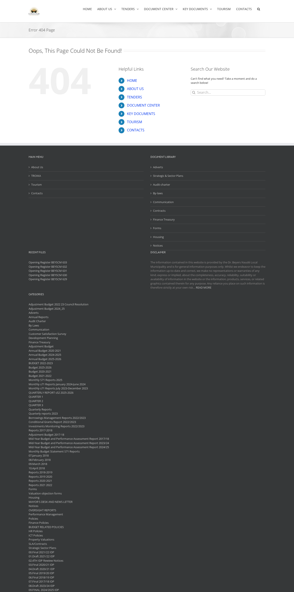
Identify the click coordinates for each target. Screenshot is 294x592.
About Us (37, 167)
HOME (132, 80)
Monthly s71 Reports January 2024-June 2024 (57, 384)
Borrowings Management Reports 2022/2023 (57, 418)
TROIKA (36, 176)
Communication (163, 202)
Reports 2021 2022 (40, 485)
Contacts (37, 193)
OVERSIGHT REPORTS (42, 510)
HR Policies (36, 531)
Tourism (36, 184)
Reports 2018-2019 (40, 472)
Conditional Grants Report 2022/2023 (52, 422)
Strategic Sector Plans (42, 548)
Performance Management (46, 514)
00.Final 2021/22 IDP (41, 552)
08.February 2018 (40, 460)
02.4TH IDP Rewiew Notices (46, 560)
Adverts (158, 167)
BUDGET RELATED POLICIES (46, 527)
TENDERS (134, 97)
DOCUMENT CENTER (143, 105)
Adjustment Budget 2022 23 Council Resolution (58, 304)
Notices (158, 245)
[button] (258, 9)
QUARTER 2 (36, 401)
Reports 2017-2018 (40, 430)
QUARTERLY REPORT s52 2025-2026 (51, 393)
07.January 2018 (39, 455)
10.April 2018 (37, 468)
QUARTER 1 (36, 397)
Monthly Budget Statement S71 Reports (54, 451)
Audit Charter (37, 321)
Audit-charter (161, 184)
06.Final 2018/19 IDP (41, 577)
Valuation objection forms (45, 493)
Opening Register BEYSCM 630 (48, 275)
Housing (158, 237)
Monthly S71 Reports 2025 (45, 380)
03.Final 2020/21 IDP (41, 565)
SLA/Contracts (38, 544)
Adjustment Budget (41, 346)
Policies (33, 519)
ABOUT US (135, 88)
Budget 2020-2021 (40, 371)
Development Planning (43, 338)
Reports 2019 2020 (40, 477)
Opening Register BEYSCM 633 (48, 262)
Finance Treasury (164, 219)
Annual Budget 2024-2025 (45, 355)
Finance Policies (39, 523)
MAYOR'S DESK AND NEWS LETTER (51, 502)
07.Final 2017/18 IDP (41, 581)
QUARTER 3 (36, 405)
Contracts (159, 211)
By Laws (34, 325)
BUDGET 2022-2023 (41, 363)
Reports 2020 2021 (40, 481)
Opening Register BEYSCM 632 (48, 267)
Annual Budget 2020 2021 (45, 351)
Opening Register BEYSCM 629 (48, 279)
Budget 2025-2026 (40, 367)
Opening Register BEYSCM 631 (48, 271)
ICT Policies (36, 535)
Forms (157, 228)
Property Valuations (41, 539)
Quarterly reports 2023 (43, 413)
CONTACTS (135, 130)
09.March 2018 (38, 464)
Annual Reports (38, 317)
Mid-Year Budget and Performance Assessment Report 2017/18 (69, 439)
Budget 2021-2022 (40, 376)
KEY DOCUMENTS (141, 113)
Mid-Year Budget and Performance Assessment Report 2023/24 (69, 443)
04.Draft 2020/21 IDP (42, 569)
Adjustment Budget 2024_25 (47, 309)
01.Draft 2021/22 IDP (42, 556)
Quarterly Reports (40, 409)
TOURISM (134, 122)
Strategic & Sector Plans (168, 176)
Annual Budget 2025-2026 (45, 359)
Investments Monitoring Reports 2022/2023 (56, 426)
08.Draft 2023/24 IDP (42, 586)
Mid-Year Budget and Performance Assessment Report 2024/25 (69, 447)
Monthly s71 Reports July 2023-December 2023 (58, 388)
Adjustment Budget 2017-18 (46, 435)
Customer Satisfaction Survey (47, 334)
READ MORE (203, 287)
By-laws (158, 193)
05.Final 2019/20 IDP (41, 573)
